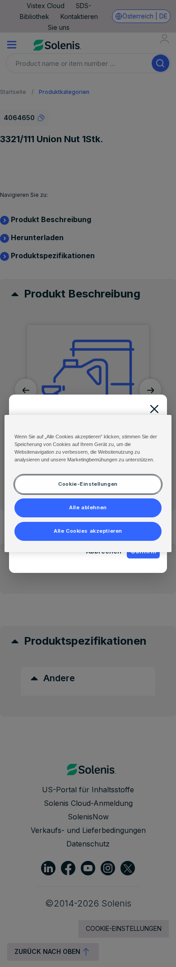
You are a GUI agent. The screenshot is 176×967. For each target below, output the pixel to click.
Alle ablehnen (88, 507)
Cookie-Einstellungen (87, 484)
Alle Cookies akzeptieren (88, 531)
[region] (88, 483)
